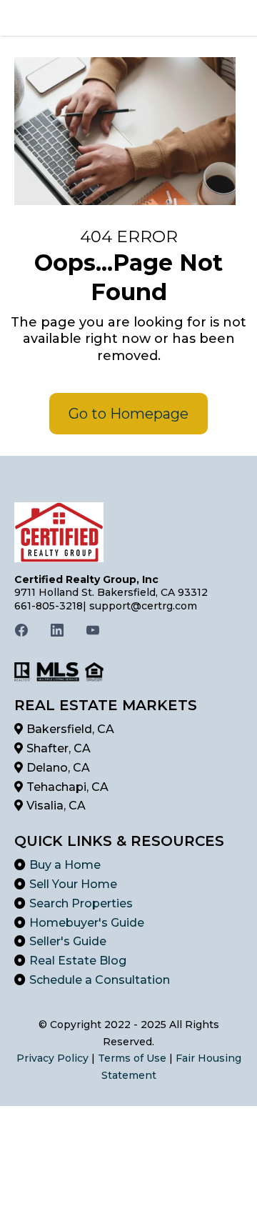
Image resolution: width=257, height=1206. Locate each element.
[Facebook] (21, 630)
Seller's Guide (67, 941)
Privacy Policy (52, 1058)
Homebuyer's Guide (86, 923)
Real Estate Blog (77, 960)
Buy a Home (65, 865)
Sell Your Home (73, 884)
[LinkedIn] (57, 630)
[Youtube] (93, 630)
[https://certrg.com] (128, 532)
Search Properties (81, 903)
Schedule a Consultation (99, 980)
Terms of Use (132, 1058)
